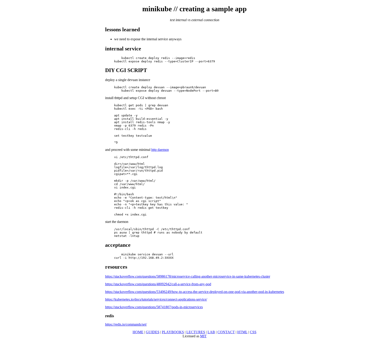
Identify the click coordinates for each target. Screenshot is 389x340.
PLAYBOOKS (173, 332)
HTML (242, 332)
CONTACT (226, 332)
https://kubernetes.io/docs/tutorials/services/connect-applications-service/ (156, 299)
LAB (211, 332)
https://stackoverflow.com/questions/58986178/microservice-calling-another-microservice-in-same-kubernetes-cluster (187, 276)
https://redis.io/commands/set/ (126, 324)
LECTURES (195, 332)
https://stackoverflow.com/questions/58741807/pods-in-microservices (154, 307)
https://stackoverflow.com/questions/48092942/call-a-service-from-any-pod (158, 284)
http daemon (160, 150)
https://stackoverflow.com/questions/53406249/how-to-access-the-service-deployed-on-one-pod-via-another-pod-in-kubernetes (194, 292)
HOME (138, 332)
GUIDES (152, 332)
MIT (203, 336)
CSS (253, 332)
